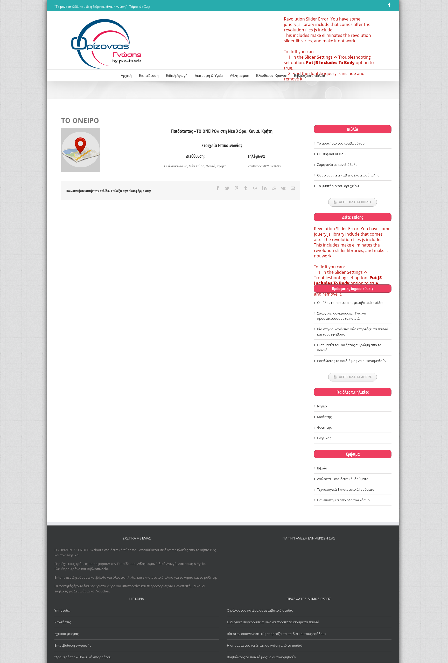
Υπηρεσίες (62, 610)
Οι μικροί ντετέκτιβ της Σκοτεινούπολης (348, 175)
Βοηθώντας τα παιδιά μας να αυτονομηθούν (351, 360)
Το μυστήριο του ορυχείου (338, 185)
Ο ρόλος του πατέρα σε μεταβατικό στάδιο (350, 302)
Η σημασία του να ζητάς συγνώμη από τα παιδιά (264, 645)
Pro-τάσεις (62, 622)
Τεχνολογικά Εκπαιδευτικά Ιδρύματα (345, 489)
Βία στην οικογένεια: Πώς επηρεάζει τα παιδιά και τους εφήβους (276, 633)
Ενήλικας (324, 438)
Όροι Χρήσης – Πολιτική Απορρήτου (82, 657)
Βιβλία (352, 129)
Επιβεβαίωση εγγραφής (72, 645)
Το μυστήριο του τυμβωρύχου (341, 143)
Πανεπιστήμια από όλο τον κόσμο (343, 500)
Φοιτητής (324, 427)
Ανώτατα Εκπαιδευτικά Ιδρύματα (342, 478)
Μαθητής (324, 416)
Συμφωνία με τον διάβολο (337, 164)
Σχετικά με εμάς (66, 633)
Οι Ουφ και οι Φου (331, 154)
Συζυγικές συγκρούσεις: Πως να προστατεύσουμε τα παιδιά (273, 622)
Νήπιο (322, 406)
